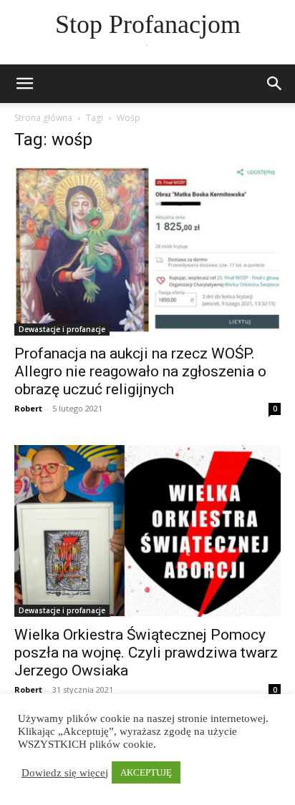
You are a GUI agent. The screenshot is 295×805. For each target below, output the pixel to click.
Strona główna (43, 118)
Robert (28, 408)
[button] (275, 83)
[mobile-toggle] (24, 83)
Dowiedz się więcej (64, 773)
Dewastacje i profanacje (62, 329)
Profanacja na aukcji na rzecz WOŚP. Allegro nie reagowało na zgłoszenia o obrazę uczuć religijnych (140, 371)
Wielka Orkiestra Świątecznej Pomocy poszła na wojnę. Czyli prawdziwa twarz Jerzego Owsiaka (146, 652)
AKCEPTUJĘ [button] (146, 772)
